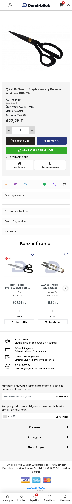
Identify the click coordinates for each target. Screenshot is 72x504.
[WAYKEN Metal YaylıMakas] (53, 267)
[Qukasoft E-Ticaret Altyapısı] (36, 489)
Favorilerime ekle (18, 157)
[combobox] (6, 416)
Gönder (63, 396)
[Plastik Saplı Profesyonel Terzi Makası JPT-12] (19, 267)
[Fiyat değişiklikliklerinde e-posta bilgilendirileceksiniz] (45, 184)
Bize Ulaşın (36, 447)
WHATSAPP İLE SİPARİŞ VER (38, 150)
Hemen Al (53, 141)
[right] (66, 288)
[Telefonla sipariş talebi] (55, 184)
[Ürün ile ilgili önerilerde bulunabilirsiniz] (65, 184)
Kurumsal (36, 427)
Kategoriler (36, 437)
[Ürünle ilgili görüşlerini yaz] (26, 184)
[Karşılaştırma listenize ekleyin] (36, 184)
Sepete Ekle (22, 141)
